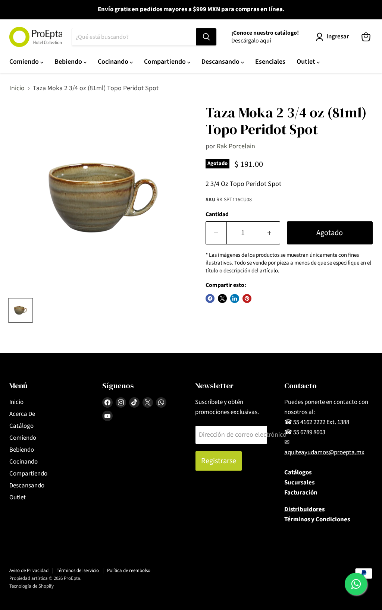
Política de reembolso (128, 570)
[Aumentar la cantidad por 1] (269, 232)
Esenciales (270, 61)
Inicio (17, 88)
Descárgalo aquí (251, 41)
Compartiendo (165, 61)
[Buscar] (206, 36)
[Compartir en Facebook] (210, 298)
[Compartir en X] (222, 298)
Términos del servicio (78, 570)
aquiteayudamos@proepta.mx (324, 452)
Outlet (307, 61)
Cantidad (217, 214)
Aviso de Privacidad (28, 570)
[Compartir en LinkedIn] (234, 298)
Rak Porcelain (236, 146)
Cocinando (114, 61)
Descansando (221, 61)
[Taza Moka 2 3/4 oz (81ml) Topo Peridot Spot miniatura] (20, 310)
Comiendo (24, 61)
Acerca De (22, 414)
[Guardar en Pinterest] (246, 298)
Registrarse (218, 460)
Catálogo (21, 425)
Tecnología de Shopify (31, 586)
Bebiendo (69, 61)
